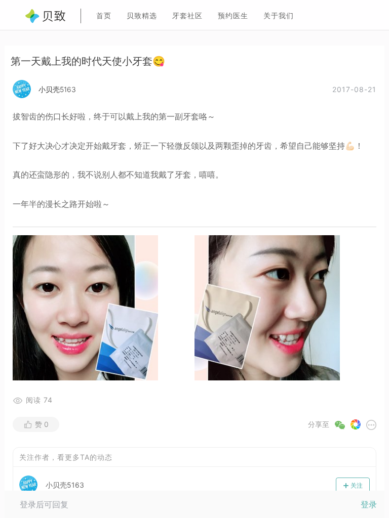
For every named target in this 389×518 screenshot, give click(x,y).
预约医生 (233, 15)
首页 (103, 15)
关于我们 (278, 15)
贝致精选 (142, 15)
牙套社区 (187, 15)
